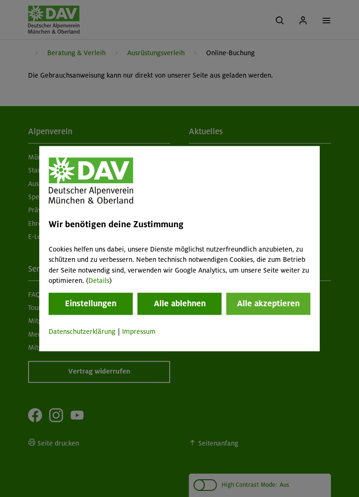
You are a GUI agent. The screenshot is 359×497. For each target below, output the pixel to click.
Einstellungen (90, 304)
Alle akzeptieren (268, 304)
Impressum (139, 332)
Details (98, 280)
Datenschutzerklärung (82, 332)
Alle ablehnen (180, 304)
